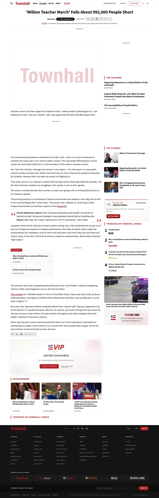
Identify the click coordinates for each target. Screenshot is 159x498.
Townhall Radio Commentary (88, 456)
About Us (105, 442)
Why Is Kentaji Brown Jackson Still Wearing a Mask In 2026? (24, 403)
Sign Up (143, 488)
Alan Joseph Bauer (62, 456)
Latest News (14, 445)
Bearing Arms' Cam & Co (87, 453)
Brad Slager (60, 453)
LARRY (81, 442)
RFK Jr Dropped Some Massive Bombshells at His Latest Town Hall (132, 185)
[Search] (143, 3)
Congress (36, 445)
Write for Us (105, 456)
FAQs (136, 428)
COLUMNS (43, 3)
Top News (13, 442)
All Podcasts (83, 460)
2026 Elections (38, 442)
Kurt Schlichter (61, 442)
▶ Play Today (113, 216)
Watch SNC (128, 453)
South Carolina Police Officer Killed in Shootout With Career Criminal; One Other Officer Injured (125, 305)
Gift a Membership (130, 445)
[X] (73, 428)
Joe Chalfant (16, 411)
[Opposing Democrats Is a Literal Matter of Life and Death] (111, 172)
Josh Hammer (61, 460)
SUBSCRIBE (134, 3)
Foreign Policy (38, 456)
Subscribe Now (67, 366)
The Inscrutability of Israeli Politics (120, 105)
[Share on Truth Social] (92, 19)
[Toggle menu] (11, 3)
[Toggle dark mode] (148, 3)
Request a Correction (44, 495)
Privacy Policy (25, 495)
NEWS (35, 3)
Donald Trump (38, 449)
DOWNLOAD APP (110, 3)
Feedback (34, 495)
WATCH (51, 3)
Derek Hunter (60, 445)
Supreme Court (38, 464)
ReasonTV (61, 206)
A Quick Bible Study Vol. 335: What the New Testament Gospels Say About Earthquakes (124, 95)
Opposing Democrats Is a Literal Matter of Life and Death (126, 84)
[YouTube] (86, 428)
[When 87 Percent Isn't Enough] (111, 157)
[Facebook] (82, 428)
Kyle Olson (51, 19)
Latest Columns (15, 449)
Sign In (129, 428)
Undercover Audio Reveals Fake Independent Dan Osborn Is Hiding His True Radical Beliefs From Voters (86, 405)
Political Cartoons (16, 456)
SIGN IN (123, 3)
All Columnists (61, 464)
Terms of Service (15, 495)
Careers (104, 449)
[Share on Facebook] (97, 19)
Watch (12, 453)
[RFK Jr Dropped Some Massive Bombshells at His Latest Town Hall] (111, 187)
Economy (36, 453)
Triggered (82, 445)
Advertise (105, 445)
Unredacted (83, 449)
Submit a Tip (106, 453)
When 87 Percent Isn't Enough (132, 153)
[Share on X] (88, 19)
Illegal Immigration (39, 460)
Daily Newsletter (130, 449)
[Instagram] (78, 428)
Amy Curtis (77, 411)
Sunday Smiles (114, 230)
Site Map (54, 495)
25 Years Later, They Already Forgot (53, 403)
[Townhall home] (18, 428)
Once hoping (17, 294)
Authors (13, 464)
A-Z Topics (37, 437)
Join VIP (144, 428)
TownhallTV (14, 460)
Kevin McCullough (48, 411)
